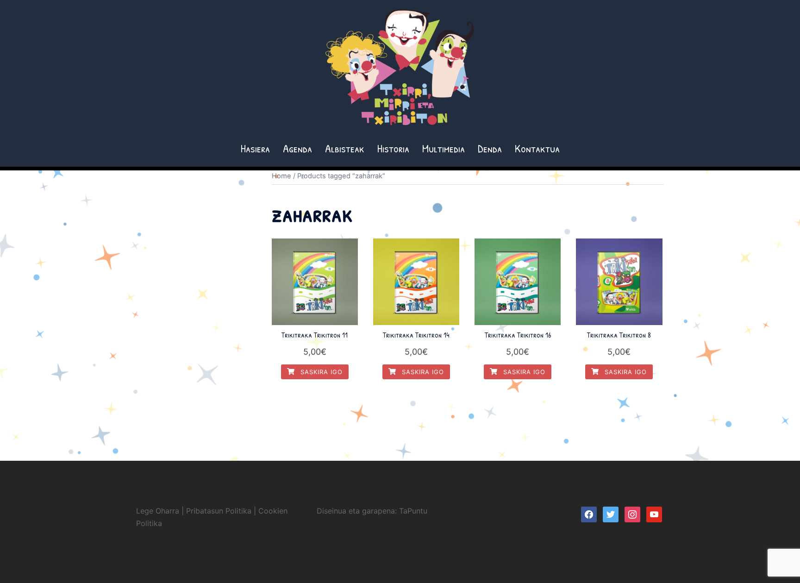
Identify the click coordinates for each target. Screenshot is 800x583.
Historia (393, 148)
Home (281, 176)
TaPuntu (413, 510)
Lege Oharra (157, 510)
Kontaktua (537, 148)
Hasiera (255, 148)
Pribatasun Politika (218, 510)
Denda (490, 148)
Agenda (297, 148)
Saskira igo (320, 372)
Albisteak (344, 148)
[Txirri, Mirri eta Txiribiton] (400, 70)
